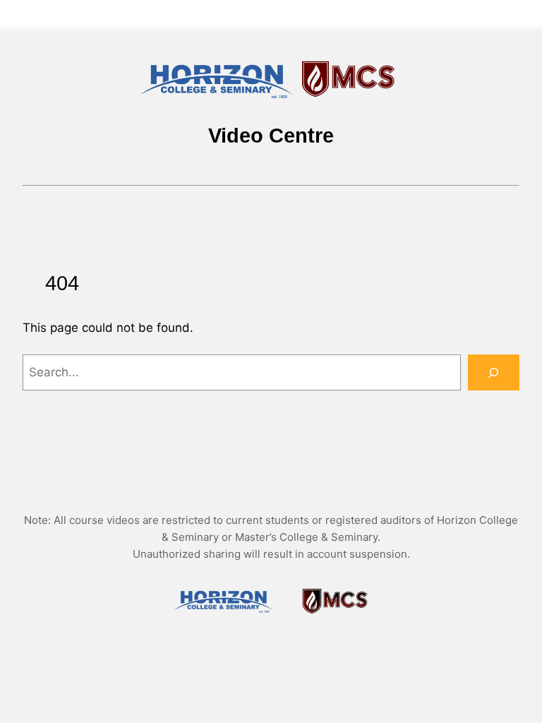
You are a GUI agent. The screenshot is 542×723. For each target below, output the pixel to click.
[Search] (493, 372)
